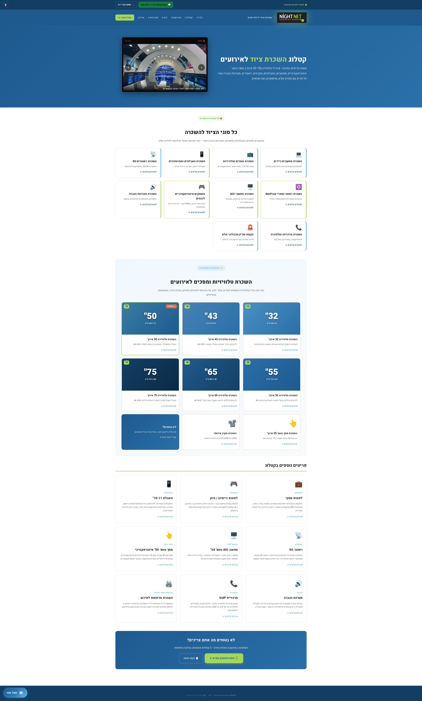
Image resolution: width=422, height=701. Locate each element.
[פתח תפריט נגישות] (6, 5)
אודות (141, 17)
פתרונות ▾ (153, 17)
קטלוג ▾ (189, 17)
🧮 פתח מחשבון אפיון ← (224, 658)
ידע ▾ (164, 17)
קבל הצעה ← (124, 17)
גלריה (199, 17)
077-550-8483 (126, 4)
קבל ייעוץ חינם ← (168, 437)
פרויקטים (176, 17)
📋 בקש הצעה (191, 658)
